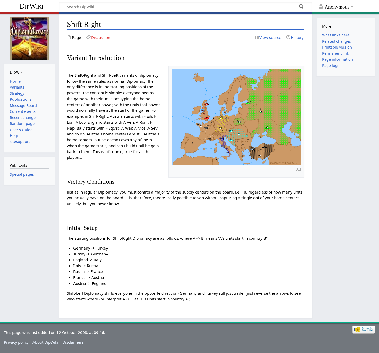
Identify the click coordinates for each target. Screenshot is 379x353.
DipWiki (31, 6)
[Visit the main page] (29, 38)
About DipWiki (45, 342)
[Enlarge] (298, 169)
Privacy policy (16, 342)
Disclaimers (73, 342)
